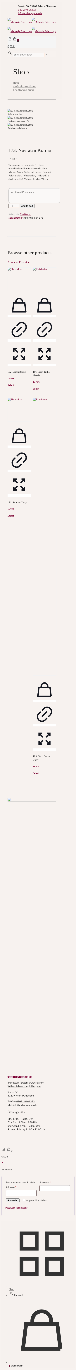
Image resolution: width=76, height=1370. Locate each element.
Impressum (13, 1083)
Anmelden (12, 1200)
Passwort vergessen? (16, 1208)
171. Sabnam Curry (17, 502)
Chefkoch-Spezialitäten (24, 86)
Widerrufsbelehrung (18, 1086)
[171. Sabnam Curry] (19, 409)
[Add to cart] (19, 316)
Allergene (35, 1086)
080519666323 (27, 10)
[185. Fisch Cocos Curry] (44, 537)
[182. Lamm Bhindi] (19, 279)
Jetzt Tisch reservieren (20, 1077)
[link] (46, 55)
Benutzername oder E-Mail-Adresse (20, 1185)
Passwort (45, 1183)
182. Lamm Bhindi (17, 371)
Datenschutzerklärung (32, 1083)
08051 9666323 (25, 1102)
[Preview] (19, 365)
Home (16, 83)
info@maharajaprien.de (30, 13)
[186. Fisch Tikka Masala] (44, 279)
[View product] (19, 340)
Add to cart (27, 206)
